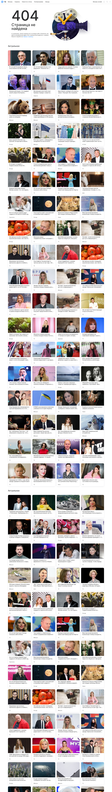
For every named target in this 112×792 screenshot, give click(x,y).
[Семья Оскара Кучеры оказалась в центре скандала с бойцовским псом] (19, 627)
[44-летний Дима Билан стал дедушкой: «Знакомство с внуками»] (43, 61)
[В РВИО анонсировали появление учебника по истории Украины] (43, 401)
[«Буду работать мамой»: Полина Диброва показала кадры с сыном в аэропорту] (68, 61)
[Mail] (2, 2)
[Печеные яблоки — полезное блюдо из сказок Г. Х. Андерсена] (43, 523)
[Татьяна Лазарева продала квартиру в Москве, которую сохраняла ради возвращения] (92, 676)
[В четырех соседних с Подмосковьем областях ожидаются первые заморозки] (19, 159)
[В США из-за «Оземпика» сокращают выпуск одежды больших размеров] (68, 134)
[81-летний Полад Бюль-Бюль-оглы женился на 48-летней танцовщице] (19, 61)
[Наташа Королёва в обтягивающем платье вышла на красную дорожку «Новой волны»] (92, 603)
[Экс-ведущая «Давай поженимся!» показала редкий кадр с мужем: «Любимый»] (68, 773)
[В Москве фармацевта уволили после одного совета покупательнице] (92, 523)
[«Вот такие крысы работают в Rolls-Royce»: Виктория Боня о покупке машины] (43, 676)
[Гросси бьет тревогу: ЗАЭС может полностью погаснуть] (43, 499)
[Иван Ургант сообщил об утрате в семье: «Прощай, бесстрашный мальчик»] (68, 86)
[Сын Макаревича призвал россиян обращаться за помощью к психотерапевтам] (43, 627)
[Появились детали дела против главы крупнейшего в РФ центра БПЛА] (43, 110)
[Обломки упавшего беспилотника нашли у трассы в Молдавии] (19, 676)
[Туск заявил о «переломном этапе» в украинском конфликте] (68, 159)
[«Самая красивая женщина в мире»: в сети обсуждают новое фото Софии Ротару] (19, 353)
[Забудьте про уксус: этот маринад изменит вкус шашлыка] (19, 547)
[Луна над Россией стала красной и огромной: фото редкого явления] (43, 207)
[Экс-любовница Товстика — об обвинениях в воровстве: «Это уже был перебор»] (19, 426)
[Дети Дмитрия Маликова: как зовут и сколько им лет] (68, 676)
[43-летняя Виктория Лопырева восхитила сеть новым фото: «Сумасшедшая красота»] (19, 499)
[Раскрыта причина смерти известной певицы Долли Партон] (68, 183)
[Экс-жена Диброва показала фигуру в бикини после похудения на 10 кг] (68, 426)
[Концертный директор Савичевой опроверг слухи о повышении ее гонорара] (92, 329)
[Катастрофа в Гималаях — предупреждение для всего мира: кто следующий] (68, 603)
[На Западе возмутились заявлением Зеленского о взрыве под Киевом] (19, 652)
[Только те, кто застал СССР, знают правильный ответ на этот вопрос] (92, 134)
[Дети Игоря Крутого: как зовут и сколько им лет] (92, 86)
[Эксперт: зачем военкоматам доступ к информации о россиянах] (92, 231)
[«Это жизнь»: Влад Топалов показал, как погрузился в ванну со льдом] (19, 377)
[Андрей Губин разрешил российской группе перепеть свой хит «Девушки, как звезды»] (43, 547)
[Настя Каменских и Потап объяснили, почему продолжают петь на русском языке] (19, 572)
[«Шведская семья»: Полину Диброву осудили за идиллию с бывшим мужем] (68, 353)
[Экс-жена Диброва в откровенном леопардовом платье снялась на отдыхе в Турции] (19, 450)
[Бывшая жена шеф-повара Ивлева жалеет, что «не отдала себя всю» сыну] (19, 183)
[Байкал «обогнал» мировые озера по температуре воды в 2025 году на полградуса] (68, 377)
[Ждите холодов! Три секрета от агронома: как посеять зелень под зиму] (19, 329)
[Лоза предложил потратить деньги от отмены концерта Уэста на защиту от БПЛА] (92, 572)
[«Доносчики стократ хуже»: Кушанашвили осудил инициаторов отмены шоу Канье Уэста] (68, 652)
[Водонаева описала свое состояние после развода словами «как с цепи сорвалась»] (92, 474)
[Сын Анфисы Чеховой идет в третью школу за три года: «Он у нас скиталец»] (43, 256)
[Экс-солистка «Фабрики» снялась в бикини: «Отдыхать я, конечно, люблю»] (43, 377)
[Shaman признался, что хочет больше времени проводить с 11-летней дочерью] (92, 627)
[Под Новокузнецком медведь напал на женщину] (19, 110)
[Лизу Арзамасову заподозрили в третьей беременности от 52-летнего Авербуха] (19, 401)
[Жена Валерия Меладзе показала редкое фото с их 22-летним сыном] (19, 280)
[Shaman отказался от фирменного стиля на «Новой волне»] (43, 652)
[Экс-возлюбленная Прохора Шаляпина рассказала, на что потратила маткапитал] (43, 603)
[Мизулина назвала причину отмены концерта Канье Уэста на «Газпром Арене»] (43, 329)
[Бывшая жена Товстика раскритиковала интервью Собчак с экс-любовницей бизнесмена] (68, 110)
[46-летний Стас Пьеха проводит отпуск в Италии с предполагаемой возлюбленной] (92, 304)
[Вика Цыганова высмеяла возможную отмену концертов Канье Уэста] (92, 207)
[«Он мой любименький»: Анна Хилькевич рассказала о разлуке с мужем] (92, 450)
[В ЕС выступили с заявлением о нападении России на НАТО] (43, 134)
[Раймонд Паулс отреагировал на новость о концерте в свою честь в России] (92, 61)
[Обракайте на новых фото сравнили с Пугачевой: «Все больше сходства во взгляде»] (92, 377)
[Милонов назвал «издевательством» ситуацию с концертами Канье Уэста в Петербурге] (43, 231)
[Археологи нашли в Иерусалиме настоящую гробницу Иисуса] (68, 207)
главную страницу (28, 36)
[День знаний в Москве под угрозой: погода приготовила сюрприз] (19, 134)
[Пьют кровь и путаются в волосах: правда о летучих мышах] (68, 547)
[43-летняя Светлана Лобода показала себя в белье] (43, 183)
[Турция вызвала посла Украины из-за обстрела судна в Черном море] (68, 523)
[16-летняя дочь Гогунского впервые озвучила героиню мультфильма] (68, 499)
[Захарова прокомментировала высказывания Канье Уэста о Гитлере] (43, 474)
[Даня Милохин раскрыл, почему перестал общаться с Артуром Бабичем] (68, 231)
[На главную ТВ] (4, 2)
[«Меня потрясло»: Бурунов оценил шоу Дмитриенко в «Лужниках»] (68, 450)
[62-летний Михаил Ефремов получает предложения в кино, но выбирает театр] (43, 304)
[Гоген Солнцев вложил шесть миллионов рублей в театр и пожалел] (43, 159)
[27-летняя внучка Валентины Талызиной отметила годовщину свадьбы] (43, 572)
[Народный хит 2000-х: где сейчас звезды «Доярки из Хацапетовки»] (19, 474)
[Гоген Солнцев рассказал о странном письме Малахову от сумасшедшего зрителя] (92, 110)
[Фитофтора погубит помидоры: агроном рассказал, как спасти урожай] (19, 231)
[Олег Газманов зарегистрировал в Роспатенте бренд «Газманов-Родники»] (68, 572)
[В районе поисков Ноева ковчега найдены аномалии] (92, 401)
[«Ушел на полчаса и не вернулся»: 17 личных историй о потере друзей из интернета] (68, 329)
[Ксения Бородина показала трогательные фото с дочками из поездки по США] (19, 523)
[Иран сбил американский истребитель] (92, 426)
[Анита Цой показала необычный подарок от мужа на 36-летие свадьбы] (92, 159)
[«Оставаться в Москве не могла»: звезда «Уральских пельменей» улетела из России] (92, 280)
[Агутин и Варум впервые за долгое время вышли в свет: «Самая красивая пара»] (92, 547)
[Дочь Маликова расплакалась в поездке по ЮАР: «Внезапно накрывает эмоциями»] (68, 304)
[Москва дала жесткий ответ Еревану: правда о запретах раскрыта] (43, 86)
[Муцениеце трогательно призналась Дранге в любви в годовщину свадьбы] (19, 256)
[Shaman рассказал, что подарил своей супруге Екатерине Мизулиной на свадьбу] (19, 86)
